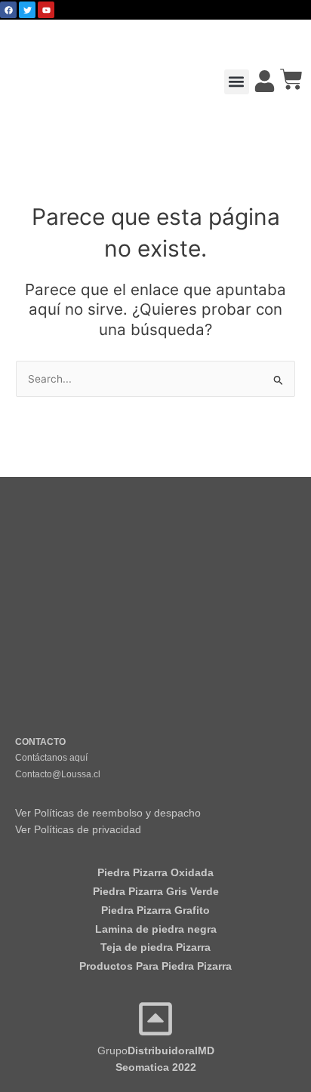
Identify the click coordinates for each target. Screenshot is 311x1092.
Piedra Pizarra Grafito (155, 910)
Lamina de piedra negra (156, 929)
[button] (236, 81)
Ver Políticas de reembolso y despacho (108, 813)
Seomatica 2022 (155, 1067)
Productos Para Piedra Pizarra (155, 966)
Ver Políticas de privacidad (78, 829)
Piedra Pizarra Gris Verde (156, 891)
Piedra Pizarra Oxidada (155, 872)
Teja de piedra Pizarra (155, 947)
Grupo (155, 1051)
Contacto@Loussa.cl (57, 774)
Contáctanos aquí (51, 757)
